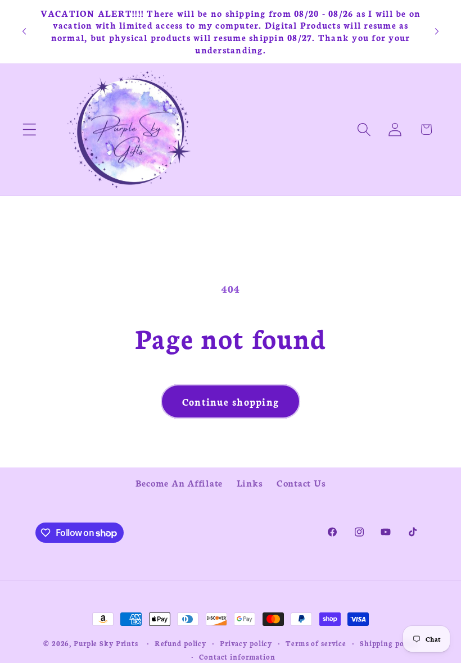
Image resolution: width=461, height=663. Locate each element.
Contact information (237, 656)
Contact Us (301, 482)
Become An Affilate (179, 482)
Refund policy (180, 643)
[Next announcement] (436, 31)
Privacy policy (246, 643)
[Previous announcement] (24, 31)
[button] (29, 129)
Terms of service (316, 643)
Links (250, 482)
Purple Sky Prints (106, 643)
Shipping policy (389, 643)
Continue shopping (230, 401)
